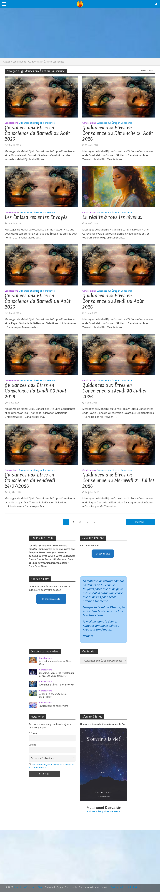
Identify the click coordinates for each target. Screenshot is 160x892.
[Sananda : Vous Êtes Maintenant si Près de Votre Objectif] (33, 671)
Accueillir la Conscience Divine (29, 887)
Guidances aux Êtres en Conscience (37, 123)
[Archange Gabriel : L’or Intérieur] (33, 683)
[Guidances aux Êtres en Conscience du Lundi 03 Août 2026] (41, 354)
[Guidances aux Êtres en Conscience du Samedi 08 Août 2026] (41, 264)
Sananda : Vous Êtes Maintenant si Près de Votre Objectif (56, 675)
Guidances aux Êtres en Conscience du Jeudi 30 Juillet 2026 (114, 390)
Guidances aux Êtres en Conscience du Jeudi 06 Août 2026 (113, 301)
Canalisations (19, 61)
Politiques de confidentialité (125, 887)
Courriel (32, 744)
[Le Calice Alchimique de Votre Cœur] (33, 660)
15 (93, 521)
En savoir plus (102, 553)
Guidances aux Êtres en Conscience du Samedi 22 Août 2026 (37, 133)
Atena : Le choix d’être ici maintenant (53, 695)
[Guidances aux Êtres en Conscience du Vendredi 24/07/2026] (41, 444)
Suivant (139, 521)
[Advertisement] (80, 33)
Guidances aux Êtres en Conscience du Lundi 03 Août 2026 (35, 390)
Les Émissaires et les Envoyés (36, 217)
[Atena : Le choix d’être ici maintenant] (33, 692)
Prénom (33, 733)
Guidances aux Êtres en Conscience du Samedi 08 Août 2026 (37, 301)
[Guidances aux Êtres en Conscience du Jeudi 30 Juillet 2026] (118, 354)
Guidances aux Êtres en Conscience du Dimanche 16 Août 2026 (117, 133)
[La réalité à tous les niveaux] (118, 186)
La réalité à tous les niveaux (112, 217)
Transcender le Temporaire (53, 705)
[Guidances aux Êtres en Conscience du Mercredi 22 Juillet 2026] (118, 444)
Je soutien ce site (51, 598)
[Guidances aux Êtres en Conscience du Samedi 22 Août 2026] (41, 96)
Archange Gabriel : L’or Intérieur (56, 684)
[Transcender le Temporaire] (33, 704)
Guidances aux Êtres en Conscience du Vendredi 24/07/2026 (30, 480)
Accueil (6, 61)
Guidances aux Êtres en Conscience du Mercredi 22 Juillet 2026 (118, 480)
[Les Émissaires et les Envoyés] (41, 186)
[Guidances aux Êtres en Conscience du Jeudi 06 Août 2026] (118, 264)
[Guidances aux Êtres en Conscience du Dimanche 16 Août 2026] (118, 96)
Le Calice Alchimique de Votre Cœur (55, 663)
